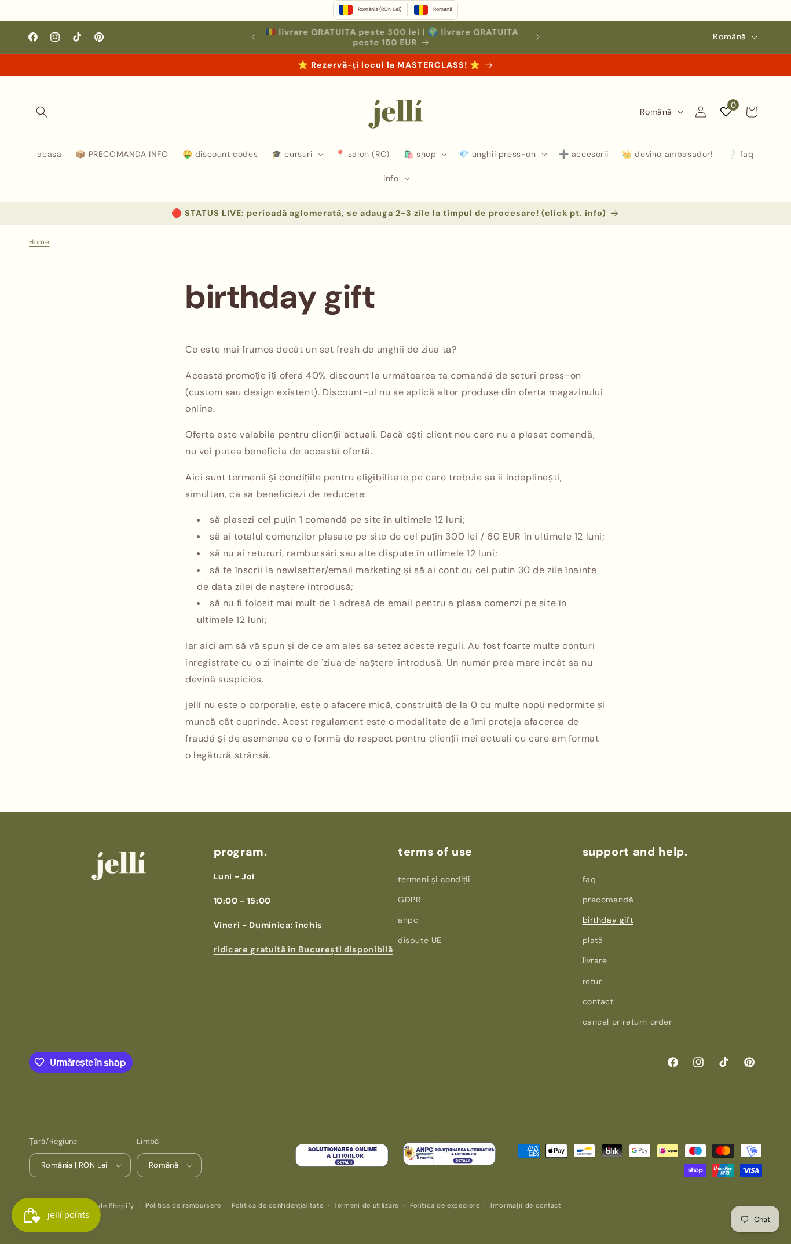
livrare (595, 960)
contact (598, 1001)
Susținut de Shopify (102, 1206)
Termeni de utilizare (366, 1205)
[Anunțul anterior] (253, 37)
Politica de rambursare (183, 1205)
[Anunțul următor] (538, 37)
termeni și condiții (434, 879)
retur (592, 981)
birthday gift (608, 920)
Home (39, 242)
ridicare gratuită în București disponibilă (303, 949)
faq (589, 879)
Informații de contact (525, 1205)
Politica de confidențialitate (277, 1205)
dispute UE (420, 940)
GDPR (409, 899)
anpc (408, 920)
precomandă (608, 899)
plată (593, 940)
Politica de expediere (445, 1205)
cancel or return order (627, 1022)
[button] (41, 111)
